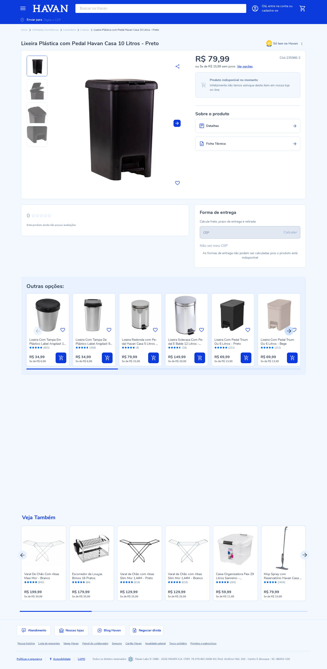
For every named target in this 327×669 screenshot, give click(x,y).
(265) (233, 582)
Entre (278, 6)
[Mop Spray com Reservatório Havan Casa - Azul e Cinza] (283, 548)
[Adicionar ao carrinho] (61, 358)
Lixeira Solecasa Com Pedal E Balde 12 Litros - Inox (185, 344)
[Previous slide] (38, 330)
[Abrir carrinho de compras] (302, 8)
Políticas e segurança (29, 659)
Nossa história (26, 643)
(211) (231, 347)
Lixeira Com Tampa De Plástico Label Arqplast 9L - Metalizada (94, 344)
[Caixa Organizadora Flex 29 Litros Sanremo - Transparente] (235, 548)
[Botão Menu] (22, 8)
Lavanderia (70, 30)
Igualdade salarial (155, 643)
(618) (137, 582)
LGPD (81, 659)
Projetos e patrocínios (203, 643)
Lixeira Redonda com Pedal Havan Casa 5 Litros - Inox (139, 344)
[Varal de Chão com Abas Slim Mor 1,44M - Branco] (187, 548)
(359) (92, 347)
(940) (41, 582)
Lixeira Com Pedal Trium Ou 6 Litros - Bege (277, 342)
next (304, 555)
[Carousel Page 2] (128, 611)
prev (22, 555)
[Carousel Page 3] (199, 611)
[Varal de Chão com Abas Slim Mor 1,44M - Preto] (139, 548)
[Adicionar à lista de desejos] (177, 183)
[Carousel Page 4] (271, 611)
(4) (137, 347)
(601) (46, 347)
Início (24, 30)
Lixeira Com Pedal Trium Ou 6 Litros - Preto (231, 342)
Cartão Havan (133, 643)
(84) (88, 582)
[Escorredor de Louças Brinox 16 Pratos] (91, 548)
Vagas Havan (71, 643)
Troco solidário (178, 643)
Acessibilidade (62, 659)
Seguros (117, 643)
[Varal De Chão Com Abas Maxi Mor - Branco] (44, 548)
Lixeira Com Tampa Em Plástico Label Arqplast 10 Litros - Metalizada (47, 344)
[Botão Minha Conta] (255, 8)
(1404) (281, 582)
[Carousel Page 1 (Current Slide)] (56, 611)
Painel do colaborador (95, 643)
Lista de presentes (49, 643)
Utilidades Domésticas (45, 30)
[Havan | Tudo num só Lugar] (50, 8)
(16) (184, 347)
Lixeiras (85, 30)
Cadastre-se (270, 10)
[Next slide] (177, 123)
